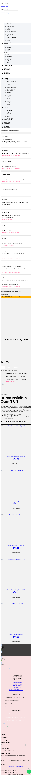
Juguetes (6, 21)
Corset (8, 50)
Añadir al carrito (12, 367)
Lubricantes (7, 68)
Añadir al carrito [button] (16, 463)
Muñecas (9, 42)
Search (2, 3)
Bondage (6, 52)
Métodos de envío (17, 678)
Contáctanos (17, 680)
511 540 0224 (18, 2)
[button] (16, 76)
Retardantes (7, 69)
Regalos (6, 71)
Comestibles (7, 73)
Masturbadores (10, 26)
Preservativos (7, 67)
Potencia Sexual (8, 65)
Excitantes (6, 72)
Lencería (6, 43)
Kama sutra (10, 64)
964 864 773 (25, 2)
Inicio (2, 130)
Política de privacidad (17, 676)
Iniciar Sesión (3, 7)
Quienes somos (17, 675)
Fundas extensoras (11, 37)
